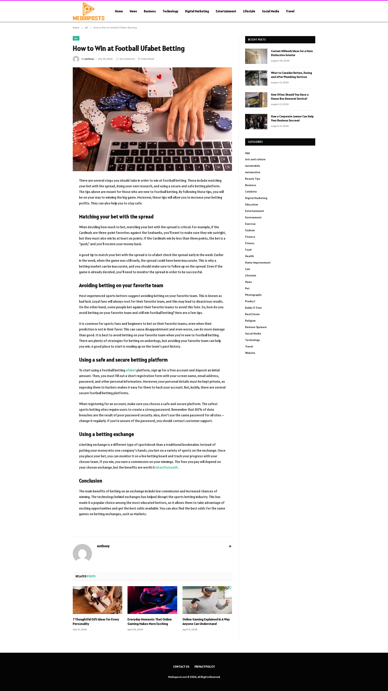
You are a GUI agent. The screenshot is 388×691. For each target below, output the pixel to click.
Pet (247, 288)
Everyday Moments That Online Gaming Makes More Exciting (150, 621)
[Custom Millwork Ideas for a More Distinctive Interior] (256, 56)
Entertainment (226, 11)
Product (250, 301)
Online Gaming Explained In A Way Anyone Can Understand (206, 621)
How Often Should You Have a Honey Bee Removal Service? (290, 96)
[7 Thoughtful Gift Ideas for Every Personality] (97, 600)
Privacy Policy (205, 666)
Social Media (270, 11)
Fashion (250, 230)
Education (251, 204)
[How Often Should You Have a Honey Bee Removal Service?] (256, 99)
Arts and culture (255, 159)
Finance (250, 237)
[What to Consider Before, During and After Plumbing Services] (256, 78)
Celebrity (251, 191)
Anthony (89, 58)
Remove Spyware (256, 327)
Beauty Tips (252, 178)
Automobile (252, 166)
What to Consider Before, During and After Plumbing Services (291, 75)
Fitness (249, 243)
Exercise (250, 224)
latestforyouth (166, 467)
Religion (250, 320)
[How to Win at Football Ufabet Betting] (152, 119)
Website (250, 353)
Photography (253, 295)
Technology (170, 11)
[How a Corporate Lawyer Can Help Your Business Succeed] (256, 121)
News (133, 11)
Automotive (252, 172)
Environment (253, 217)
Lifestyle (249, 11)
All (76, 38)
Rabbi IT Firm (253, 308)
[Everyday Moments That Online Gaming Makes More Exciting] (152, 600)
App (247, 153)
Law (247, 269)
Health (249, 256)
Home (119, 11)
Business (150, 11)
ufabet (131, 370)
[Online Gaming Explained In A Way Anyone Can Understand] (207, 600)
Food (248, 249)
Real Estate (252, 314)
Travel (290, 11)
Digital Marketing (197, 11)
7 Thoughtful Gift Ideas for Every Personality (96, 621)
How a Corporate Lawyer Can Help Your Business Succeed (292, 118)
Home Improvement (258, 262)
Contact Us (181, 666)
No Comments (127, 58)
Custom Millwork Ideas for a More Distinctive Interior (292, 53)
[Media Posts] (88, 11)
